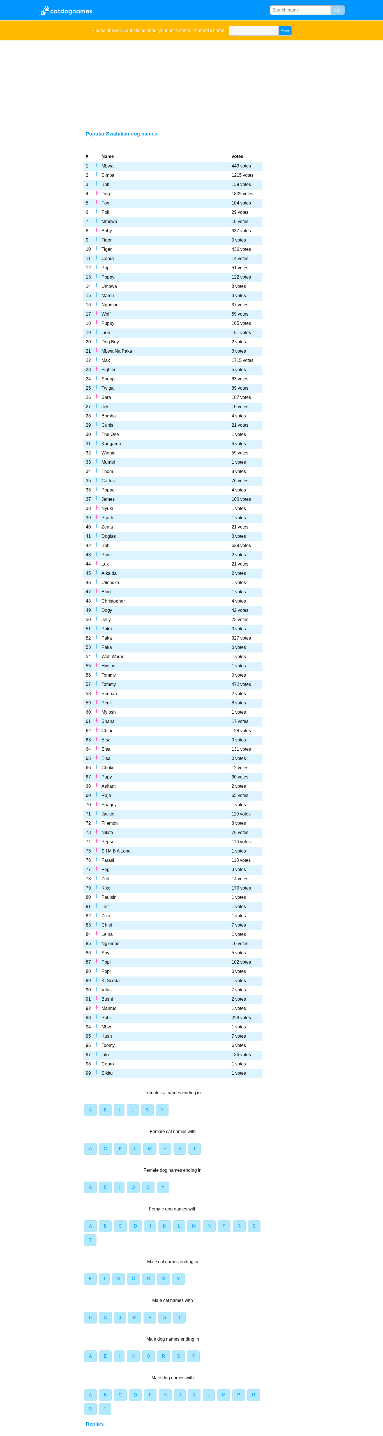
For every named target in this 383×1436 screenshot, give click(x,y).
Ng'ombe (110, 943)
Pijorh (107, 517)
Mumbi (108, 462)
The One (110, 434)
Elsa (105, 739)
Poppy (107, 277)
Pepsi (107, 841)
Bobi (106, 1017)
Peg (105, 869)
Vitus (106, 989)
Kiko (105, 888)
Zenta (107, 527)
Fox (105, 203)
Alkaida (109, 573)
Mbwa (107, 166)
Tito (105, 1054)
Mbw (106, 1026)
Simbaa (109, 693)
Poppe (108, 490)
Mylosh (108, 712)
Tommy (108, 675)
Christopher (113, 601)
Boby (106, 230)
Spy (105, 952)
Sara (106, 397)
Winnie (108, 453)
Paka (106, 628)
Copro (107, 1064)
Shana (108, 721)
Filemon (109, 823)
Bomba (108, 415)
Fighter (108, 369)
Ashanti (109, 786)
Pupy (106, 777)
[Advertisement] (191, 82)
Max (105, 360)
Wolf (105, 314)
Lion (105, 332)
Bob (105, 545)
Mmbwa (109, 221)
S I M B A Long (116, 851)
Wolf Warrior (113, 656)
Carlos (108, 480)
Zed (105, 878)
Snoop (108, 378)
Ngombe (110, 304)
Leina (107, 934)
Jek (105, 406)
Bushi (107, 999)
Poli (105, 212)
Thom (107, 471)
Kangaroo (111, 443)
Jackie (107, 814)
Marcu (107, 295)
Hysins (108, 665)
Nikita (107, 832)
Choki (107, 767)
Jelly (106, 619)
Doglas (108, 536)
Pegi (106, 702)
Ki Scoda (110, 980)
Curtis (107, 425)
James (108, 499)
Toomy (108, 1045)
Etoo (106, 591)
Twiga (107, 388)
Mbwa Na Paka (116, 351)
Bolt (105, 184)
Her (105, 906)
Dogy (106, 610)
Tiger (106, 240)
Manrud (109, 1008)
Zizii (105, 915)
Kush (106, 1036)
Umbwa (109, 286)
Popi (106, 962)
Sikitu (107, 1073)
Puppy (107, 323)
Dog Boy (110, 341)
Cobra (107, 258)
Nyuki (107, 508)
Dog (105, 193)
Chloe (107, 730)
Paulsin (109, 897)
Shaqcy (109, 804)
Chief (106, 925)
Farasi (107, 860)
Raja (106, 795)
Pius (105, 554)
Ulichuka (110, 582)
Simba (107, 175)
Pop (105, 267)
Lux (105, 564)
